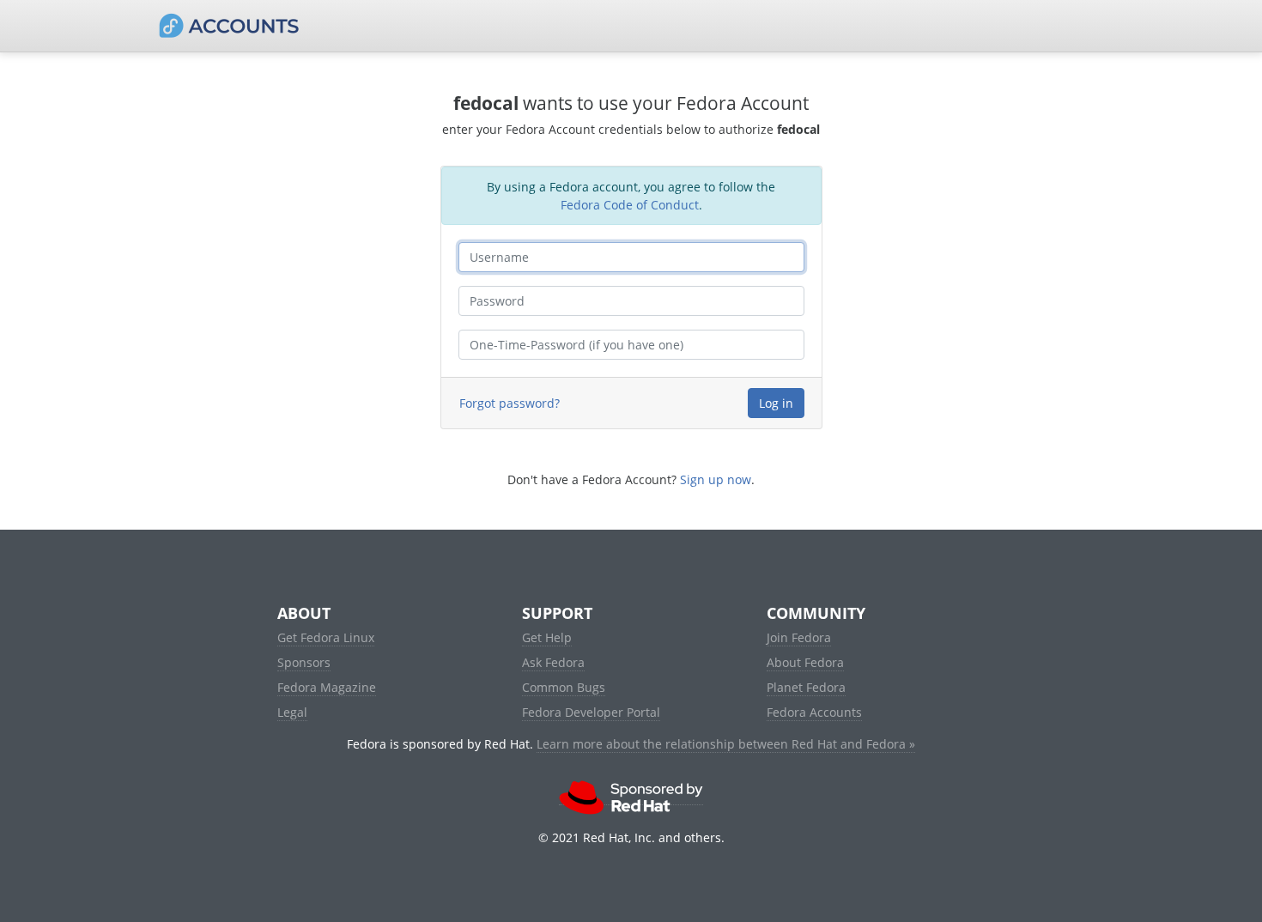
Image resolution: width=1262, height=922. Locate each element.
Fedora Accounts (814, 712)
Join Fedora (799, 637)
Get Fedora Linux (325, 637)
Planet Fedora (806, 687)
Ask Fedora (553, 662)
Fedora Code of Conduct (630, 205)
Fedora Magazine (326, 687)
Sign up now (715, 479)
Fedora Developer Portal (591, 712)
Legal (292, 712)
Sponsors (304, 662)
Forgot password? (509, 403)
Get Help (547, 637)
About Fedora (805, 662)
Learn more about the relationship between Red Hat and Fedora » (726, 744)
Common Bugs (563, 687)
